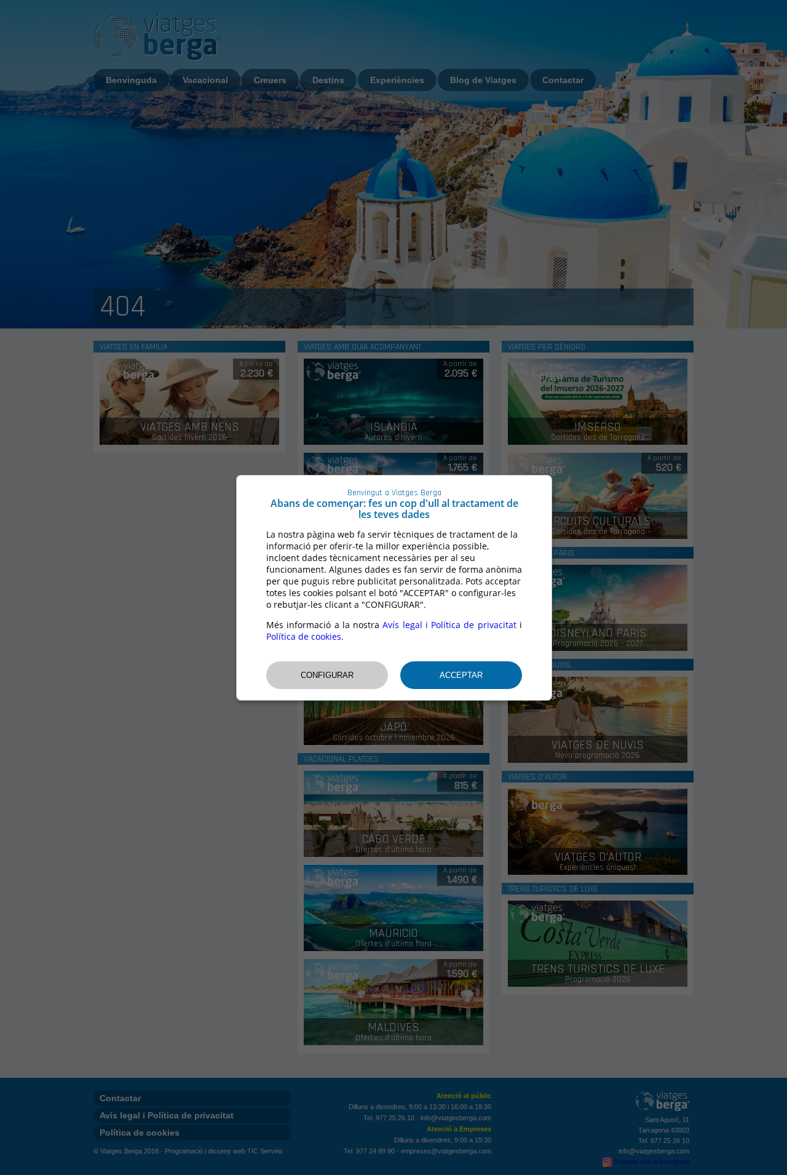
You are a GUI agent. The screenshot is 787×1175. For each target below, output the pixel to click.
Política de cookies (303, 636)
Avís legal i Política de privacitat (449, 625)
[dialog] (394, 588)
